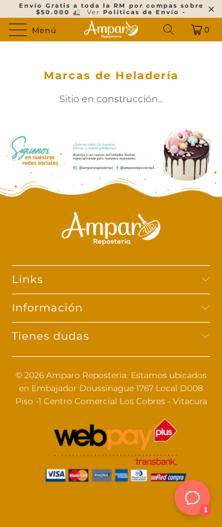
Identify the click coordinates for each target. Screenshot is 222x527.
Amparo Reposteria (86, 375)
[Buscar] (170, 29)
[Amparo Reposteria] (111, 29)
